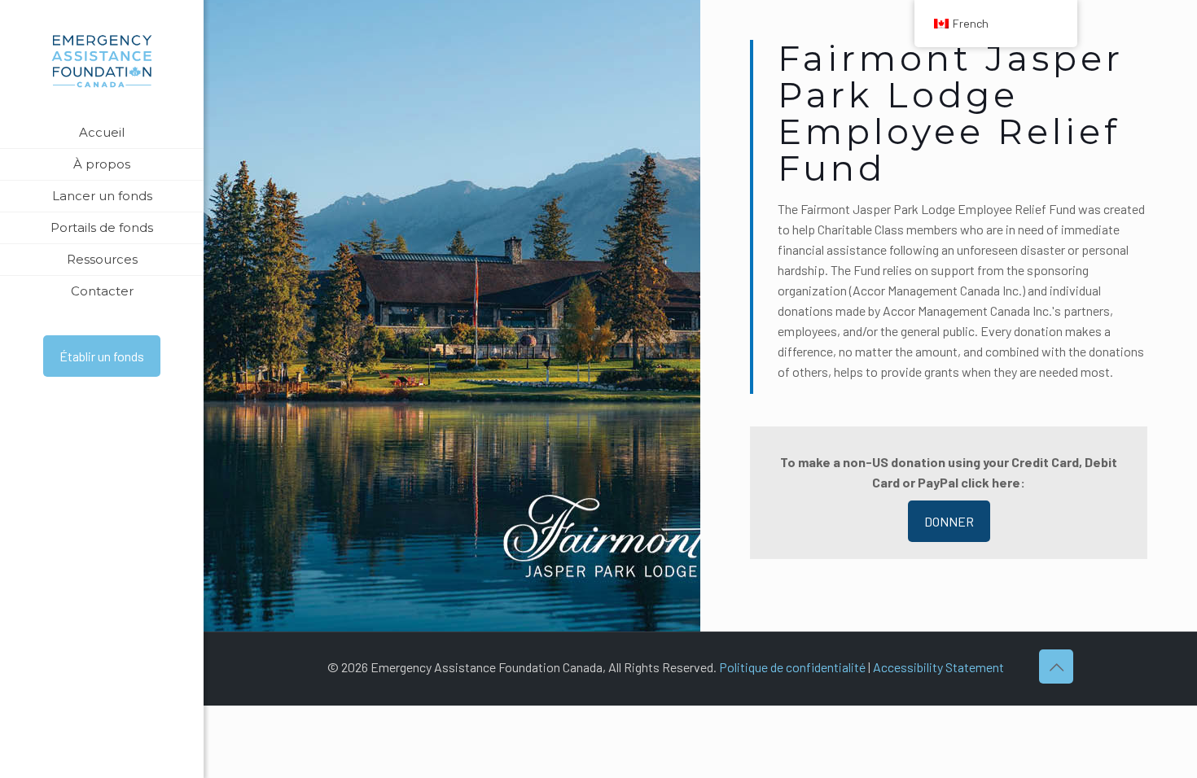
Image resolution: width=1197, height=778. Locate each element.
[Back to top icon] (1056, 666)
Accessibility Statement (938, 667)
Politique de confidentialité (792, 667)
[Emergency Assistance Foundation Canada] (102, 58)
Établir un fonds (101, 356)
